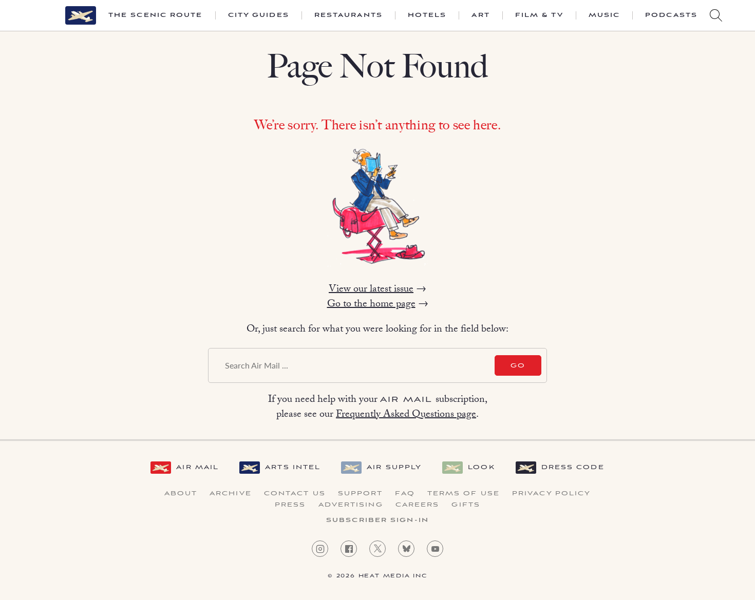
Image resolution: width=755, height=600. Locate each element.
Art (480, 15)
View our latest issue (371, 290)
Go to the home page (371, 305)
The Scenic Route (155, 15)
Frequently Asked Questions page (406, 415)
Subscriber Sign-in (377, 520)
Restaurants (348, 15)
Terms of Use (463, 493)
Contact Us (295, 493)
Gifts (465, 505)
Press (290, 505)
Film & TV (539, 15)
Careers (417, 505)
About (181, 493)
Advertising (350, 505)
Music (604, 15)
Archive (231, 493)
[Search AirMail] (716, 15)
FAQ (404, 493)
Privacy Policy (551, 493)
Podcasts (671, 15)
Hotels (427, 15)
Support (360, 493)
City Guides (258, 15)
